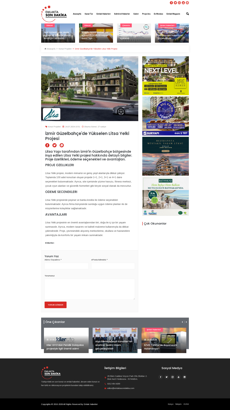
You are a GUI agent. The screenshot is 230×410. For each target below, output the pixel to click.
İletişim (178, 404)
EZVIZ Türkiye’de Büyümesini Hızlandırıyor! (160, 346)
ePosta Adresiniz (99, 260)
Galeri (136, 14)
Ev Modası (158, 14)
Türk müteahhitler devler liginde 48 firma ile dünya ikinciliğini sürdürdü (57, 35)
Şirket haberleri (167, 25)
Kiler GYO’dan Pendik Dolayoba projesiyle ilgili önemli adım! (65, 346)
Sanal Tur (89, 14)
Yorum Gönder (55, 305)
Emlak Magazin (173, 14)
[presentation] (182, 322)
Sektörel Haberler (122, 14)
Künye (170, 404)
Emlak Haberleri (103, 14)
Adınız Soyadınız (53, 260)
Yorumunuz (50, 276)
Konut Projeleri (65, 49)
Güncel (49, 25)
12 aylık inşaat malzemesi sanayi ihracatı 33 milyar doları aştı (95, 35)
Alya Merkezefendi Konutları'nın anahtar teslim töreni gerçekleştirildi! (113, 345)
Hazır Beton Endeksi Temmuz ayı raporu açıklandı (130, 35)
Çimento (126, 25)
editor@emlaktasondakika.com (120, 388)
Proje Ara (146, 14)
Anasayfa (77, 14)
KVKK (186, 404)
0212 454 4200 (113, 384)
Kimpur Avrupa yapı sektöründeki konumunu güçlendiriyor (170, 35)
